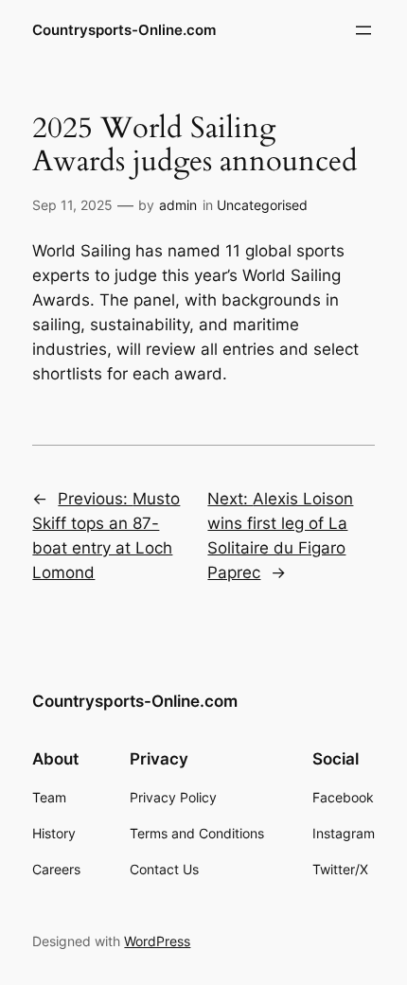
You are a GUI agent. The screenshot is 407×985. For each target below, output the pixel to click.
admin (178, 205)
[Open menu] (363, 30)
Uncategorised (262, 205)
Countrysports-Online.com (124, 30)
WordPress (157, 941)
